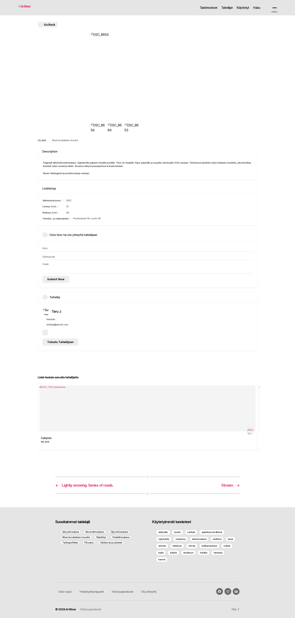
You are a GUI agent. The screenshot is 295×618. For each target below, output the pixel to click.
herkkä (203, 552)
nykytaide (163, 539)
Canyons (46, 438)
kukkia (173, 552)
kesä (230, 539)
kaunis (161, 559)
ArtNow (71, 609)
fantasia (218, 552)
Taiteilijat (227, 8)
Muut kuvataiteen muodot (65, 140)
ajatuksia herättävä (212, 532)
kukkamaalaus (209, 545)
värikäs (191, 532)
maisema (181, 539)
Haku (256, 8)
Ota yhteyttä (148, 591)
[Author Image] (250, 431)
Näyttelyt (242, 8)
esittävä (217, 539)
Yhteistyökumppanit (91, 591)
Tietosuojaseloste (122, 591)
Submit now (55, 279)
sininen (162, 545)
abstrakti (163, 532)
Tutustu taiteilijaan (60, 342)
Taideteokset (208, 8)
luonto (177, 532)
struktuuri (188, 552)
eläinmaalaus (199, 539)
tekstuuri (177, 545)
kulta (161, 552)
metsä (227, 545)
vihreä (191, 545)
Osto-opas (65, 591)
